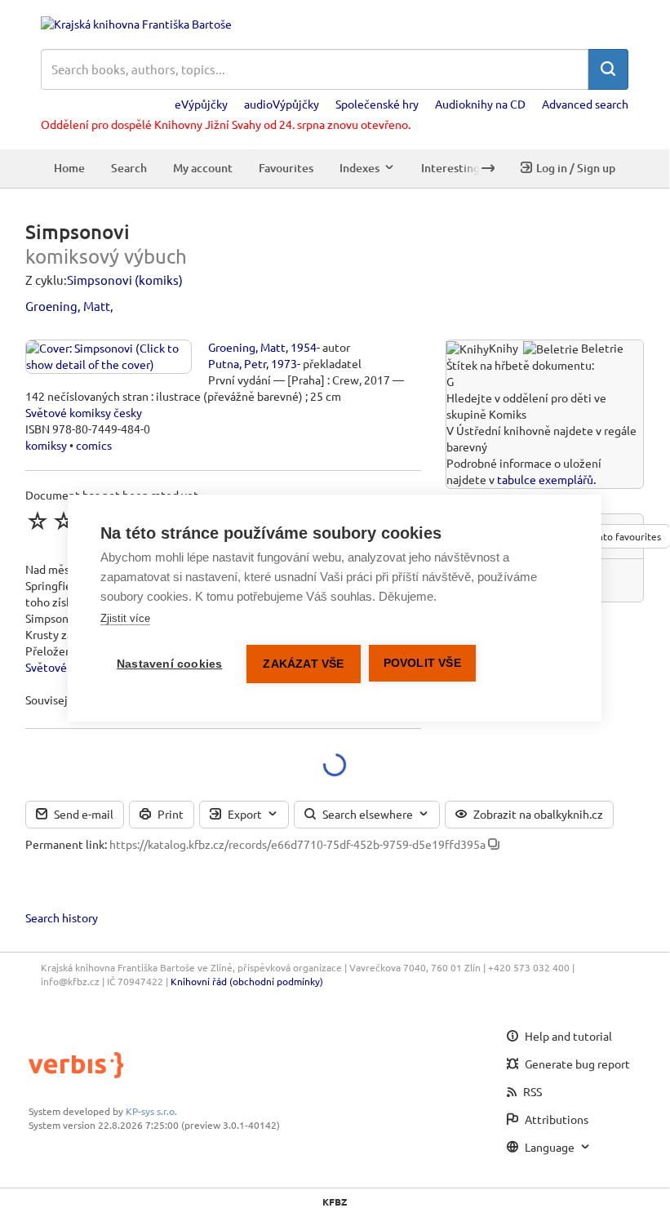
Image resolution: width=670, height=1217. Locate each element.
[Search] (608, 69)
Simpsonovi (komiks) (125, 279)
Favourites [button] (286, 167)
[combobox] (314, 69)
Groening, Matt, (69, 305)
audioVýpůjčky (281, 103)
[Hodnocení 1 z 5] (37, 521)
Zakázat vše (303, 664)
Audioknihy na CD (480, 103)
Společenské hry (377, 103)
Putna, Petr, (238, 363)
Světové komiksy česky (83, 412)
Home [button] (69, 167)
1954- (305, 347)
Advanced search (585, 103)
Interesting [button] (450, 167)
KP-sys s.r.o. (151, 1110)
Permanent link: (66, 844)
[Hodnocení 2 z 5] (63, 521)
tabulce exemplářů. (546, 479)
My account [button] (203, 167)
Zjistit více (125, 618)
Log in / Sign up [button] (575, 167)
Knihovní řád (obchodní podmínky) (247, 981)
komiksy (46, 444)
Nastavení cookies (169, 664)
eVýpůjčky (201, 103)
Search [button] (129, 167)
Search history (61, 917)
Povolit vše (422, 663)
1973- (285, 363)
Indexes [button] (359, 167)
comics (94, 444)
